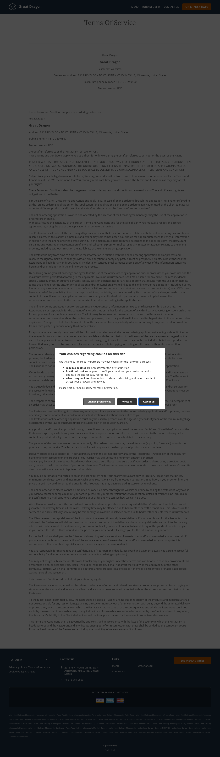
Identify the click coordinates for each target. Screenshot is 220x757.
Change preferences (99, 401)
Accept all (149, 401)
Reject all (127, 401)
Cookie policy (84, 387)
